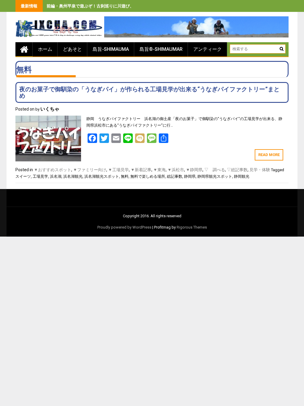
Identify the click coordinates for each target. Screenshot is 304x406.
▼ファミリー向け (89, 169)
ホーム (45, 49)
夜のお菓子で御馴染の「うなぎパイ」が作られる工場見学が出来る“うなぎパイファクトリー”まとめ (149, 92)
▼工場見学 (118, 169)
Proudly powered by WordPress (124, 227)
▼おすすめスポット (52, 169)
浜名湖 (55, 176)
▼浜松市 (175, 169)
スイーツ (23, 176)
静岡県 (190, 176)
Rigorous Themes (192, 227)
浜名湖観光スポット (101, 176)
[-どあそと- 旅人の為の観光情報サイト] (24, 49)
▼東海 (159, 169)
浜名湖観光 (73, 176)
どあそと (72, 49)
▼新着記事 (141, 169)
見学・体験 (259, 169)
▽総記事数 (237, 169)
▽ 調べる (214, 169)
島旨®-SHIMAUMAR (161, 49)
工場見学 (40, 176)
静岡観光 (241, 176)
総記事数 (174, 176)
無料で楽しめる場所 (147, 176)
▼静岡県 (194, 169)
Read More (269, 154)
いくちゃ (49, 109)
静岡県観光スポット (214, 176)
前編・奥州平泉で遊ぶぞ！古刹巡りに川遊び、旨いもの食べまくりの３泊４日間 (121, 6)
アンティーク (207, 49)
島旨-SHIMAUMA (111, 49)
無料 (125, 176)
